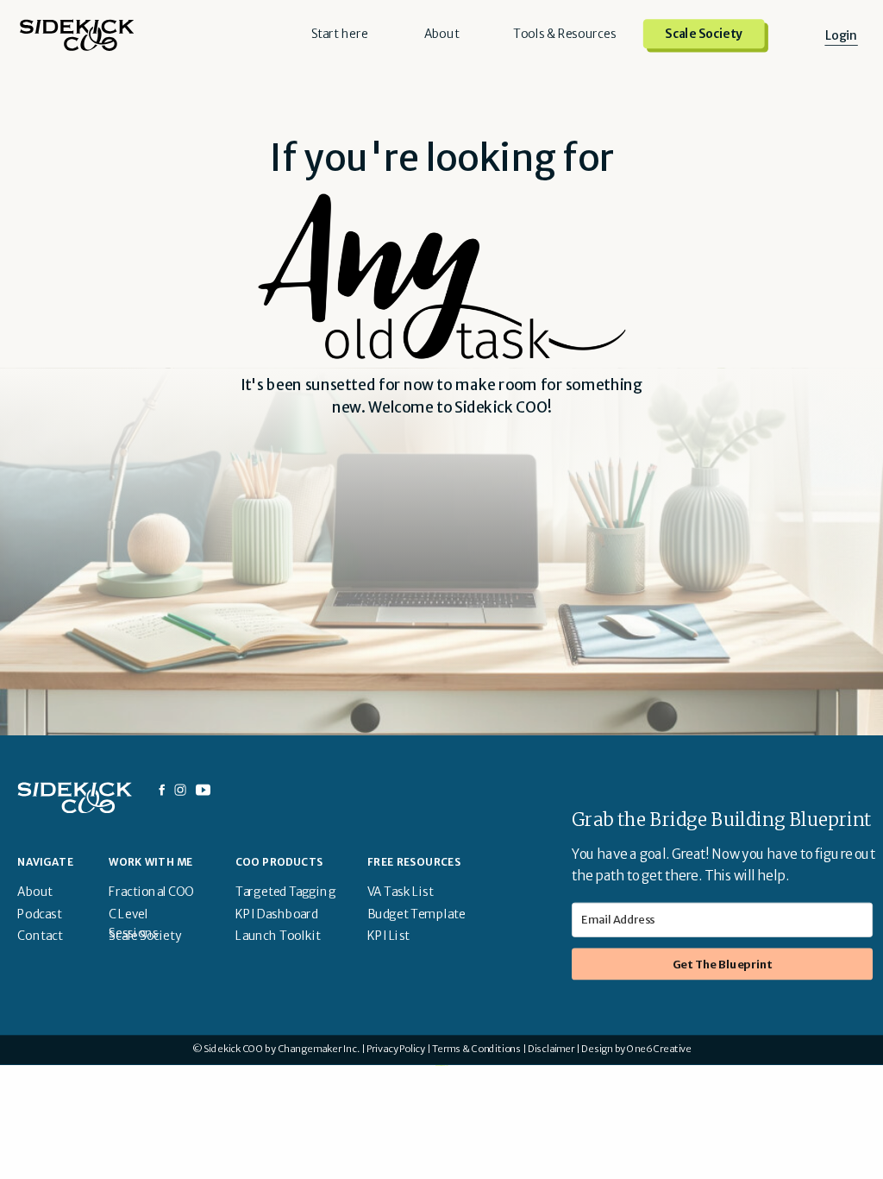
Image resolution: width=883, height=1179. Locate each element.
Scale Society (703, 34)
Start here (339, 34)
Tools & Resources (564, 34)
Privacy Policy (395, 1049)
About (442, 34)
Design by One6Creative (636, 1049)
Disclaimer (551, 1049)
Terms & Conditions (476, 1049)
